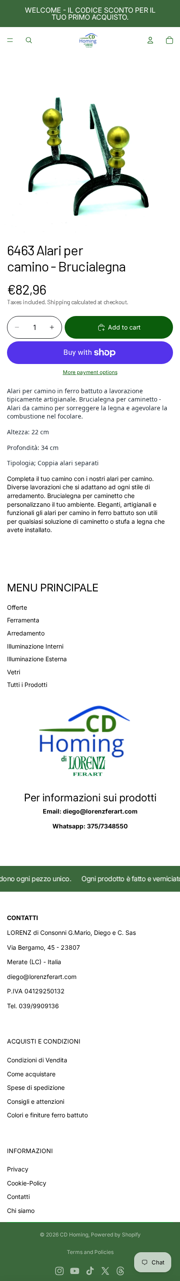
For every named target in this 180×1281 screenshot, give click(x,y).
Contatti (18, 1196)
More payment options (90, 372)
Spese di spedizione (36, 1087)
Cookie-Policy (26, 1183)
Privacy (17, 1169)
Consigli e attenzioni (35, 1101)
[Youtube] (74, 1271)
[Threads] (120, 1271)
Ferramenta (23, 620)
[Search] (28, 40)
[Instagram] (59, 1271)
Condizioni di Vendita (37, 1060)
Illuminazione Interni (35, 646)
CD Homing (74, 1234)
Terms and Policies (90, 1252)
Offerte (17, 607)
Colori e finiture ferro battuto (47, 1115)
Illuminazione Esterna (37, 659)
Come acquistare (31, 1074)
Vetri (13, 672)
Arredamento (26, 633)
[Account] (150, 40)
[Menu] (10, 40)
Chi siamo (21, 1210)
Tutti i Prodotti (27, 684)
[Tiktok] (90, 1271)
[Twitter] (105, 1271)
